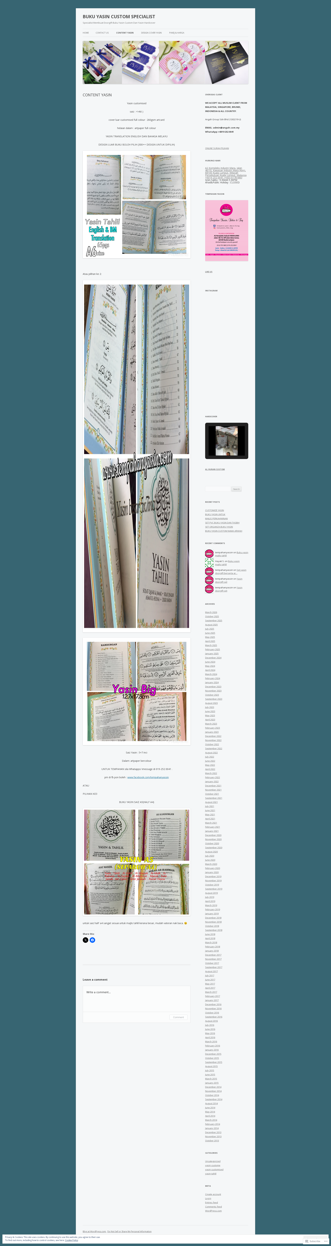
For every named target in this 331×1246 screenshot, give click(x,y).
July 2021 (209, 806)
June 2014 (210, 1107)
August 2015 (211, 1066)
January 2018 (212, 950)
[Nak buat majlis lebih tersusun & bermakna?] (237, 373)
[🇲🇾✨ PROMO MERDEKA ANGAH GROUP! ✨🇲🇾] (215, 307)
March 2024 (211, 674)
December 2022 (213, 736)
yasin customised (214, 1169)
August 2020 (211, 851)
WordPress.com (213, 1210)
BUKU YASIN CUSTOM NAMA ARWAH (223, 530)
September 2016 (213, 1016)
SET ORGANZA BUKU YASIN (219, 526)
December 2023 (213, 686)
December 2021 (213, 785)
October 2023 (212, 694)
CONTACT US (102, 32)
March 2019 (211, 905)
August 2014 (211, 1103)
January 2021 (212, 831)
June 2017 (210, 979)
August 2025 (211, 624)
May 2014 (210, 1111)
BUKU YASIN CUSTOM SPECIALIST (119, 16)
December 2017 (213, 954)
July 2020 (209, 855)
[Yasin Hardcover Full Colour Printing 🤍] (237, 307)
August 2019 (211, 892)
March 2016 (211, 1041)
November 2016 (213, 1008)
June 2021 (210, 810)
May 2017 (210, 983)
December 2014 (213, 1086)
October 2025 (212, 616)
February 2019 (212, 909)
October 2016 (212, 1012)
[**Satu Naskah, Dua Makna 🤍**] (215, 395)
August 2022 (211, 752)
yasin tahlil (210, 1173)
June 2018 (210, 934)
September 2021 (213, 798)
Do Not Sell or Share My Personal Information (129, 1231)
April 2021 (210, 818)
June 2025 (210, 632)
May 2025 (210, 637)
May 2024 (210, 665)
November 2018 (213, 921)
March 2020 (211, 864)
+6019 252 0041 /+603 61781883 (223, 177)
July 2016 (209, 1025)
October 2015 (212, 1058)
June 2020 (210, 859)
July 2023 (209, 707)
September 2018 (213, 930)
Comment (178, 1017)
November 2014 (213, 1091)
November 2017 (213, 959)
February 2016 (212, 1045)
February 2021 (212, 826)
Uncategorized (212, 1161)
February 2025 (212, 649)
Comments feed (213, 1206)
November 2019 (213, 880)
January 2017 (212, 1000)
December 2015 (213, 1053)
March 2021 (211, 822)
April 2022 (210, 769)
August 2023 (211, 703)
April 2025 (210, 641)
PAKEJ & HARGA (176, 32)
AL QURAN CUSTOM (215, 469)
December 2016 (213, 1004)
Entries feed (211, 1202)
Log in (208, 1198)
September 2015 (213, 1062)
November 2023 (213, 690)
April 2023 (210, 719)
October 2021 (212, 793)
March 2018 (211, 942)
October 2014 (212, 1095)
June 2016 (210, 1029)
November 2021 (213, 789)
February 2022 (212, 777)
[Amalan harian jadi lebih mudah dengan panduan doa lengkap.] (215, 373)
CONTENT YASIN (125, 32)
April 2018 (210, 938)
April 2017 (210, 987)
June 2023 (210, 711)
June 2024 (210, 661)
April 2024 (210, 670)
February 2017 (212, 996)
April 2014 (210, 1115)
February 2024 (212, 678)
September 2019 (213, 888)
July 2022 (209, 756)
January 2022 (212, 781)
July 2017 (209, 975)
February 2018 (212, 946)
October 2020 (212, 843)
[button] (219, 447)
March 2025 (211, 645)
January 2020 (212, 872)
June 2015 (210, 1074)
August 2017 (211, 971)
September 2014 (213, 1099)
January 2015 (212, 1082)
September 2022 (213, 748)
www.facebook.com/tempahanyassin (148, 777)
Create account (213, 1194)
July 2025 (209, 628)
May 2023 (210, 715)
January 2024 (212, 682)
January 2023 (212, 731)
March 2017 (211, 992)
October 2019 (212, 884)
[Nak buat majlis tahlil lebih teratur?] (237, 351)
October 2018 (212, 925)
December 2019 (213, 876)
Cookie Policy (71, 1240)
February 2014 (212, 1124)
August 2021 (211, 802)
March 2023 (211, 723)
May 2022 (210, 765)
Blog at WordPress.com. (94, 1231)
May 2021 (210, 814)
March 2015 (211, 1078)
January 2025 (212, 653)
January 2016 (212, 1049)
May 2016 (210, 1033)
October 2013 (212, 1140)
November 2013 (213, 1136)
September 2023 (213, 698)
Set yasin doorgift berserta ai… (230, 571)
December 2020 (213, 835)
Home (86, 32)
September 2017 (213, 967)
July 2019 (209, 897)
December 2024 (213, 657)
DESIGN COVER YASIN (151, 32)
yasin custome (212, 1165)
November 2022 (213, 740)
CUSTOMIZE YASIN (214, 510)
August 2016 (211, 1020)
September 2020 (213, 847)
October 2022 (212, 744)
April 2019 (210, 901)
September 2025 (213, 620)
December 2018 (213, 917)
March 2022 (211, 773)
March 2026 (211, 612)
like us (208, 271)
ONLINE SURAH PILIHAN (217, 148)
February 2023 (212, 727)
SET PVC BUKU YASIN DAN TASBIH (222, 522)
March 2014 (211, 1119)
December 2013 (213, 1132)
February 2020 (212, 868)
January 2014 (212, 1128)
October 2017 (212, 963)
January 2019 (212, 913)
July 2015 (209, 1070)
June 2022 (210, 760)
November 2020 (213, 839)
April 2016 (210, 1037)
